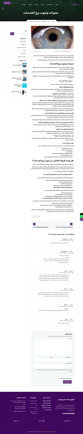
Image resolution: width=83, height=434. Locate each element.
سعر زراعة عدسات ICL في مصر (16, 92)
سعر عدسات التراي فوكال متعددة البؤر (16, 78)
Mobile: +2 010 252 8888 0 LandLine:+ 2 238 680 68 (20, 407)
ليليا (66, 319)
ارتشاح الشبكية (23, 41)
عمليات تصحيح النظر (43, 124)
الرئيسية (57, 4)
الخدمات (42, 4)
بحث (12, 33)
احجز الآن (7, 2)
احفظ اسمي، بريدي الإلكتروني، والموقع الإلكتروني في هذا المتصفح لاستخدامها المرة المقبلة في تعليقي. (54, 370)
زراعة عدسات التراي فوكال (16, 71)
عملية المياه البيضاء (46, 400)
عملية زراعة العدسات (63, 55)
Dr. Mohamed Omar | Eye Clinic (48, 431)
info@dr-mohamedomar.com (19, 411)
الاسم (50, 357)
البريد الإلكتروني (67, 357)
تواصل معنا (23, 4)
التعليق (70, 338)
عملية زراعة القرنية (47, 403)
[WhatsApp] (81, 216)
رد (68, 245)
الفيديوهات (30, 4)
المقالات (36, 4)
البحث (25, 30)
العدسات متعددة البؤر (21, 47)
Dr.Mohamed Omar (66, 51)
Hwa (66, 271)
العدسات (63, 89)
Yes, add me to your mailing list (65, 378)
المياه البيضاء (23, 53)
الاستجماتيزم (23, 44)
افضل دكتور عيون (50, 4)
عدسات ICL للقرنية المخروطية (17, 85)
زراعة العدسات (48, 409)
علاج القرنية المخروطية (46, 405)
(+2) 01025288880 (68, 413)
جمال (65, 288)
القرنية (24, 50)
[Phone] (81, 219)
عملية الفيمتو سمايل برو (16, 65)
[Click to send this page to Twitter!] (32, 51)
